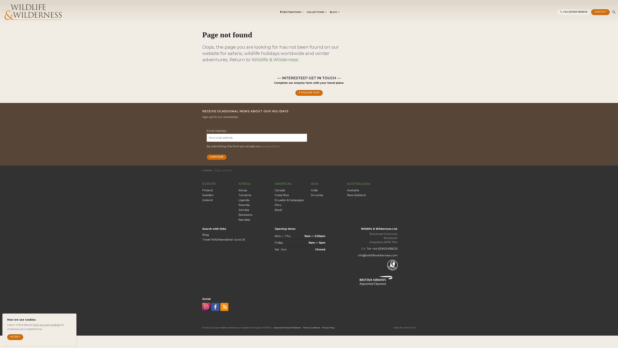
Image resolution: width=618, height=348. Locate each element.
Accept (15, 336)
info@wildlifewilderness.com (378, 255)
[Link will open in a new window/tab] (206, 307)
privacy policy (270, 146)
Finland (207, 190)
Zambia (244, 210)
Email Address (216, 130)
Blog (333, 12)
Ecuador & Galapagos (289, 200)
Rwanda (244, 205)
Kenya (243, 190)
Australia (353, 190)
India (314, 190)
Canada (280, 190)
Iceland (207, 200)
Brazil (278, 210)
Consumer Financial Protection (287, 327)
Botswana (245, 214)
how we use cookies (46, 324)
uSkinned (408, 327)
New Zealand (356, 195)
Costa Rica (282, 195)
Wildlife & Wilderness (275, 59)
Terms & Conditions (311, 327)
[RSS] (224, 307)
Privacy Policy (328, 327)
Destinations (291, 12)
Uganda (244, 200)
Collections (315, 12)
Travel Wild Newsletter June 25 (223, 239)
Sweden (208, 195)
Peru (278, 205)
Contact (600, 11)
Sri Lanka (317, 195)
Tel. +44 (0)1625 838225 (382, 248)
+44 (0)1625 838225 (575, 11)
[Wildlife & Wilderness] (33, 12)
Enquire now (310, 92)
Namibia (244, 219)
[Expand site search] (614, 12)
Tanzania (245, 195)
